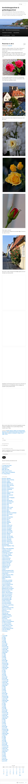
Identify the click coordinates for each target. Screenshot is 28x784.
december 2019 (5, 745)
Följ (4, 457)
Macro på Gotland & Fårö (7, 587)
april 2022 (4, 707)
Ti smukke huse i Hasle (7, 465)
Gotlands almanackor (6, 558)
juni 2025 (4, 655)
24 (19, 772)
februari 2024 (4, 677)
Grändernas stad (5, 567)
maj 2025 (4, 656)
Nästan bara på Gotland (7, 595)
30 (16, 773)
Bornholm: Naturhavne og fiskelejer (9, 512)
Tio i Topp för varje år (6, 35)
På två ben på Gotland (6, 602)
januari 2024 (4, 678)
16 (16, 771)
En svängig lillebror (6, 473)
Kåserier (3, 578)
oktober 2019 (4, 748)
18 (23, 771)
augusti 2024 (4, 668)
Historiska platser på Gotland (8, 572)
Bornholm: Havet (5, 499)
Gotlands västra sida (6, 565)
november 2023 (5, 681)
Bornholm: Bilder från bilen (7, 484)
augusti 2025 (4, 652)
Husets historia (5, 573)
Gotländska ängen (5, 566)
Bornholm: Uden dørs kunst (7, 537)
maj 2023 (4, 689)
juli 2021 (4, 719)
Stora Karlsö (4, 618)
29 (13, 773)
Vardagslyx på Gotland (6, 626)
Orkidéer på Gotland (6, 600)
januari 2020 (4, 744)
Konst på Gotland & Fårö (7, 581)
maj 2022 (4, 705)
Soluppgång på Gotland (7, 616)
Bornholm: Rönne (5, 519)
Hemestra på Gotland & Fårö (8, 570)
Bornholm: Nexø (5, 515)
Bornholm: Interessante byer (8, 501)
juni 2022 (4, 704)
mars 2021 (4, 725)
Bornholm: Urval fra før (6, 540)
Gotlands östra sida (6, 559)
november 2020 (5, 730)
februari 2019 (4, 759)
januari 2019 (4, 760)
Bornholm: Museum (6, 511)
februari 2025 (4, 660)
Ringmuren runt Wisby (6, 609)
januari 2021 (4, 727)
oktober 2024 (4, 666)
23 (16, 772)
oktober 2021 (4, 715)
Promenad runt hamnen (7, 470)
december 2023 (5, 679)
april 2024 (4, 674)
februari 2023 (4, 693)
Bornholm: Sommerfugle (7, 530)
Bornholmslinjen (5, 544)
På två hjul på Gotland (21, 430)
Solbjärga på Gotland (6, 614)
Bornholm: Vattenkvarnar (7, 541)
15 (13, 771)
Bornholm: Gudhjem (6, 493)
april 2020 (4, 740)
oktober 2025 (4, 649)
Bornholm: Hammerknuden (7, 495)
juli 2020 (4, 736)
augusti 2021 (4, 718)
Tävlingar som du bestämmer (8, 621)
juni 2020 (4, 737)
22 (13, 772)
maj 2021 (4, 722)
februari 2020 (4, 743)
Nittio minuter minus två (7, 596)
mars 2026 (4, 642)
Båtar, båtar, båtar (5, 469)
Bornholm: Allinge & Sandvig (8, 479)
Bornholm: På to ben (6, 518)
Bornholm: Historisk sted (7, 500)
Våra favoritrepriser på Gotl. (7, 628)
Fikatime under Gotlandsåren (8, 548)
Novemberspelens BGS (6, 599)
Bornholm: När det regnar (7, 514)
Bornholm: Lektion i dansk (7, 507)
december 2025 (5, 646)
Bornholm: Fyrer (5, 490)
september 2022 (5, 700)
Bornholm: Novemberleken (7, 517)
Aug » (20, 775)
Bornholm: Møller (5, 510)
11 (23, 769)
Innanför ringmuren (8, 433)
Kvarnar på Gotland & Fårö (7, 584)
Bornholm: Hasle (5, 496)
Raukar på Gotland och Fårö (7, 607)
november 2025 (5, 648)
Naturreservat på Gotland (7, 594)
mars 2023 (4, 692)
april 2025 (4, 657)
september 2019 (5, 749)
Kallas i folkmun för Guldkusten (8, 472)
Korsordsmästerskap (6, 583)
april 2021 (4, 723)
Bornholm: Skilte (5, 523)
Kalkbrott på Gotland (6, 576)
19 (24, 44)
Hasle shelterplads (6, 466)
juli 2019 (4, 752)
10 (19, 769)
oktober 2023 (4, 682)
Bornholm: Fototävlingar (7, 489)
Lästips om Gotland (6, 585)
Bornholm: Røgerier (6, 521)
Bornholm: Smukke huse (7, 525)
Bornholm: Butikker (6, 486)
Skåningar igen (5, 613)
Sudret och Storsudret (6, 620)
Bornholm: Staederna (6, 533)
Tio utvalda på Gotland (6, 624)
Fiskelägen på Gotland (6, 550)
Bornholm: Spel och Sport (7, 532)
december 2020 (5, 729)
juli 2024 (4, 670)
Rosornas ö (4, 431)
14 (10, 771)
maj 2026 (4, 640)
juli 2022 (4, 703)
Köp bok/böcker (16, 32)
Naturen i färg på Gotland (7, 592)
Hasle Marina (4, 468)
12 (3, 771)
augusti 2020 (4, 734)
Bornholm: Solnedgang (7, 528)
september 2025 (5, 651)
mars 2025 (4, 659)
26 (3, 773)
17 (19, 771)
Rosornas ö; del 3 (8, 44)
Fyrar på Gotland (5, 556)
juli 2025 (4, 653)
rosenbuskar (14, 433)
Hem (3, 30)
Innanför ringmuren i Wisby (11, 430)
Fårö (3, 547)
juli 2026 (4, 637)
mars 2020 (4, 741)
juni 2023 (4, 688)
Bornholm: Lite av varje (7, 508)
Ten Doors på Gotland (6, 622)
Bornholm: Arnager (6, 481)
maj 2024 (4, 673)
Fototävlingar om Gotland (7, 552)
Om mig (13, 35)
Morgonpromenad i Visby (7, 589)
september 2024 (5, 667)
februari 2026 (4, 644)
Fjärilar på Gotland (6, 551)
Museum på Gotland (6, 591)
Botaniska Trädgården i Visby (8, 545)
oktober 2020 (4, 732)
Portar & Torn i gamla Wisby (8, 605)
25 (23, 772)
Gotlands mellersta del (6, 562)
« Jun (7, 775)
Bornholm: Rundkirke (6, 522)
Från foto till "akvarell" (6, 554)
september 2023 (5, 684)
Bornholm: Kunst (5, 506)
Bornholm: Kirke (5, 504)
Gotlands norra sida (6, 563)
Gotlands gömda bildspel (7, 561)
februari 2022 (4, 710)
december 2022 (5, 696)
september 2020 (5, 733)
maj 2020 (4, 738)
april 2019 (4, 756)
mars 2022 (4, 708)
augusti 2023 (4, 685)
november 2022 (5, 697)
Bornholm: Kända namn (7, 503)
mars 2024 (4, 675)
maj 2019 (4, 755)
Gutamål (4, 569)
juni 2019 (4, 754)
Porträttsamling (5, 606)
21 (10, 772)
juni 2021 (4, 721)
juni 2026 (4, 638)
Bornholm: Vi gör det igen (7, 543)
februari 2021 (4, 726)
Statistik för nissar (6, 617)
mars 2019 (4, 758)
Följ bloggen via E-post (7, 448)
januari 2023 (4, 695)
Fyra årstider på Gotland (7, 555)
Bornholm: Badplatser (6, 482)
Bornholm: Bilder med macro (8, 485)
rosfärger (19, 433)
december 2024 (5, 663)
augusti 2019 (4, 751)
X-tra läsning (4, 631)
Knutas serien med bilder (7, 580)
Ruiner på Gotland (6, 611)
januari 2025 (4, 662)
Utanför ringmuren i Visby (7, 625)
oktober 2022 (4, 699)
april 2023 (4, 690)
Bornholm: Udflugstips (6, 539)
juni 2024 (4, 671)
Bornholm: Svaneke (6, 534)
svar (6, 434)
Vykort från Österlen (6, 629)
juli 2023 (4, 686)
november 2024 (5, 664)
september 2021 (5, 716)
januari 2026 (4, 645)
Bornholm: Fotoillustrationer (8, 488)
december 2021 (5, 712)
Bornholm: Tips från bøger (7, 536)
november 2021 (5, 714)
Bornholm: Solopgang (6, 529)
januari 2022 (4, 711)
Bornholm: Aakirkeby (6, 478)
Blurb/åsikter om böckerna (7, 32)
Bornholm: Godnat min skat (7, 492)
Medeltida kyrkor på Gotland (8, 588)
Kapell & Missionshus (6, 577)
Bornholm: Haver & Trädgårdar (8, 497)
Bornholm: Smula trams (7, 526)
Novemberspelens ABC (6, 598)
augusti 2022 (4, 701)
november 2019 (5, 747)
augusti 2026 (4, 635)
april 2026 (4, 641)
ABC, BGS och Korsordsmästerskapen (13, 30)
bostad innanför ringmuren (14, 431)
